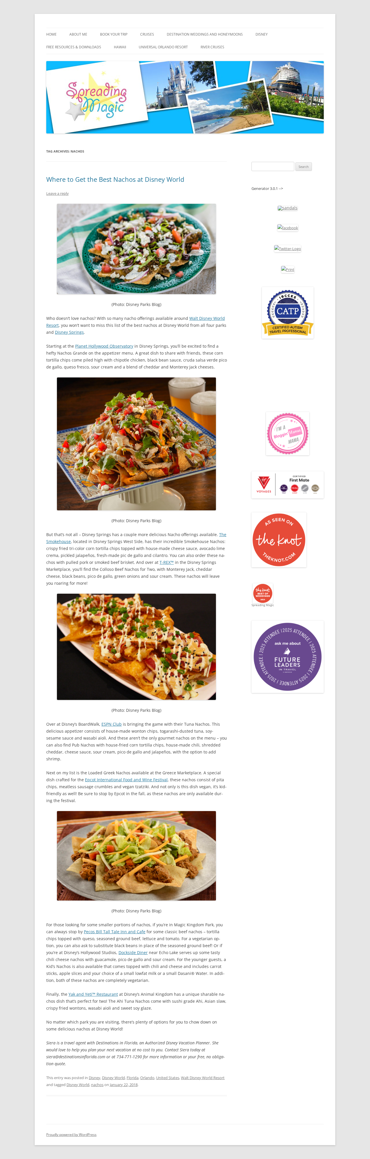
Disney (262, 34)
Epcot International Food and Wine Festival (126, 779)
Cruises (147, 34)
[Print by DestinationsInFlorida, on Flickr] (287, 269)
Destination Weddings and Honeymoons (205, 34)
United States (167, 1077)
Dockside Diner (133, 952)
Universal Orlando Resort (163, 47)
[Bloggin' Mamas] (287, 453)
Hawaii (120, 47)
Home (51, 34)
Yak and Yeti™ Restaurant (93, 994)
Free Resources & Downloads (73, 47)
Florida (132, 1077)
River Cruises (212, 47)
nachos (97, 1084)
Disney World (113, 1077)
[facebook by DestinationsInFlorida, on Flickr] (288, 227)
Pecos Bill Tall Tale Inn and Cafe (114, 931)
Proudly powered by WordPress (71, 1134)
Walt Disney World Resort (203, 1077)
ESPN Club (111, 724)
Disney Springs (69, 332)
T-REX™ (167, 562)
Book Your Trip (113, 34)
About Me (78, 34)
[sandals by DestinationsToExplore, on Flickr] (287, 207)
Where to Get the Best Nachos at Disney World (115, 179)
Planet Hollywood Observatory (104, 346)
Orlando (147, 1077)
